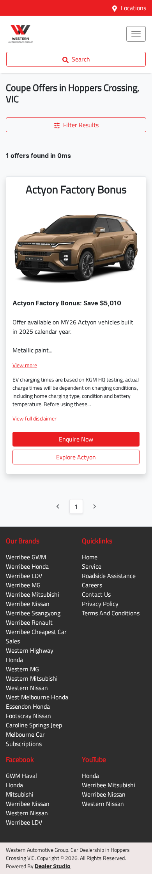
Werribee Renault (29, 622)
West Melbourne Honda (37, 697)
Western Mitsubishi (32, 678)
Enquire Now (76, 439)
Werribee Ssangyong (33, 613)
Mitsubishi (20, 794)
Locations (133, 7)
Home (89, 557)
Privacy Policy (100, 603)
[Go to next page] (94, 506)
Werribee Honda (27, 566)
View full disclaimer (34, 418)
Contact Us (96, 594)
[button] (136, 34)
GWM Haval (21, 775)
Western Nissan (27, 687)
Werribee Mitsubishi (32, 594)
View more (24, 365)
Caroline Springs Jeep (34, 725)
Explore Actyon (76, 457)
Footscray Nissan (28, 715)
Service (91, 566)
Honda (14, 785)
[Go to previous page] (58, 506)
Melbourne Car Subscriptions (25, 739)
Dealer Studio (53, 866)
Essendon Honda (28, 706)
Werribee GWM (26, 557)
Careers (92, 585)
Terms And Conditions (111, 613)
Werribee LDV (24, 575)
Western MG (22, 669)
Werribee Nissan (27, 603)
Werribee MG (23, 585)
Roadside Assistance (109, 575)
